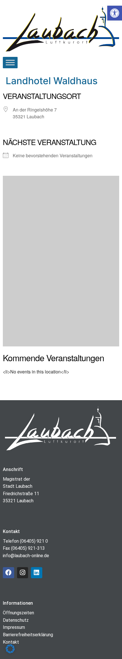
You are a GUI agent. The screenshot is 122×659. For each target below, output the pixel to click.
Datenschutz (16, 620)
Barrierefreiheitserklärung (28, 634)
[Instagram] (22, 573)
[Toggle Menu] (10, 62)
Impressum (14, 627)
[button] (10, 649)
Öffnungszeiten (18, 612)
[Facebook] (8, 573)
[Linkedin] (36, 573)
